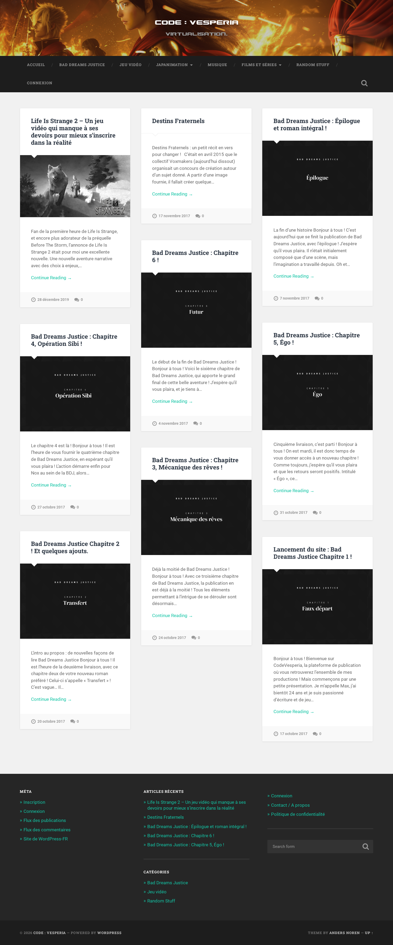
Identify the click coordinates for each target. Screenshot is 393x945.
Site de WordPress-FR (46, 838)
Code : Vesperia (196, 22)
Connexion (39, 83)
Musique (217, 64)
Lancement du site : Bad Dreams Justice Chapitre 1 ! (312, 552)
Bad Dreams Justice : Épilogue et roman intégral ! (316, 124)
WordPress (109, 933)
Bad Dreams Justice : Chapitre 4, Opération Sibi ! (74, 339)
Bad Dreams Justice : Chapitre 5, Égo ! (316, 338)
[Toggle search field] (364, 83)
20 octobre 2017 (51, 721)
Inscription (34, 802)
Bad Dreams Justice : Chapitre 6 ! (195, 256)
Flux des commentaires (47, 829)
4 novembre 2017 (173, 423)
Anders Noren (344, 933)
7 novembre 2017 (294, 298)
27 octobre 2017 (51, 507)
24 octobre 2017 (172, 638)
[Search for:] (320, 846)
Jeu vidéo (131, 64)
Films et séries (259, 64)
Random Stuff (313, 64)
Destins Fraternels (178, 121)
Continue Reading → (51, 277)
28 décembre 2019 (53, 299)
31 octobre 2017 (293, 512)
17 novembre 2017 (174, 216)
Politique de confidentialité (298, 814)
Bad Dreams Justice (82, 64)
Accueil (36, 64)
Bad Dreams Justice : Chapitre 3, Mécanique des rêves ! (195, 463)
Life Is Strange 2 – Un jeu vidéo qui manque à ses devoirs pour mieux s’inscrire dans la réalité (73, 131)
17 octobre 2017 (293, 734)
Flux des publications (45, 820)
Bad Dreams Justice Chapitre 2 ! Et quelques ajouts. (75, 547)
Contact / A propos (290, 805)
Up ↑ (369, 933)
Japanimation (172, 64)
